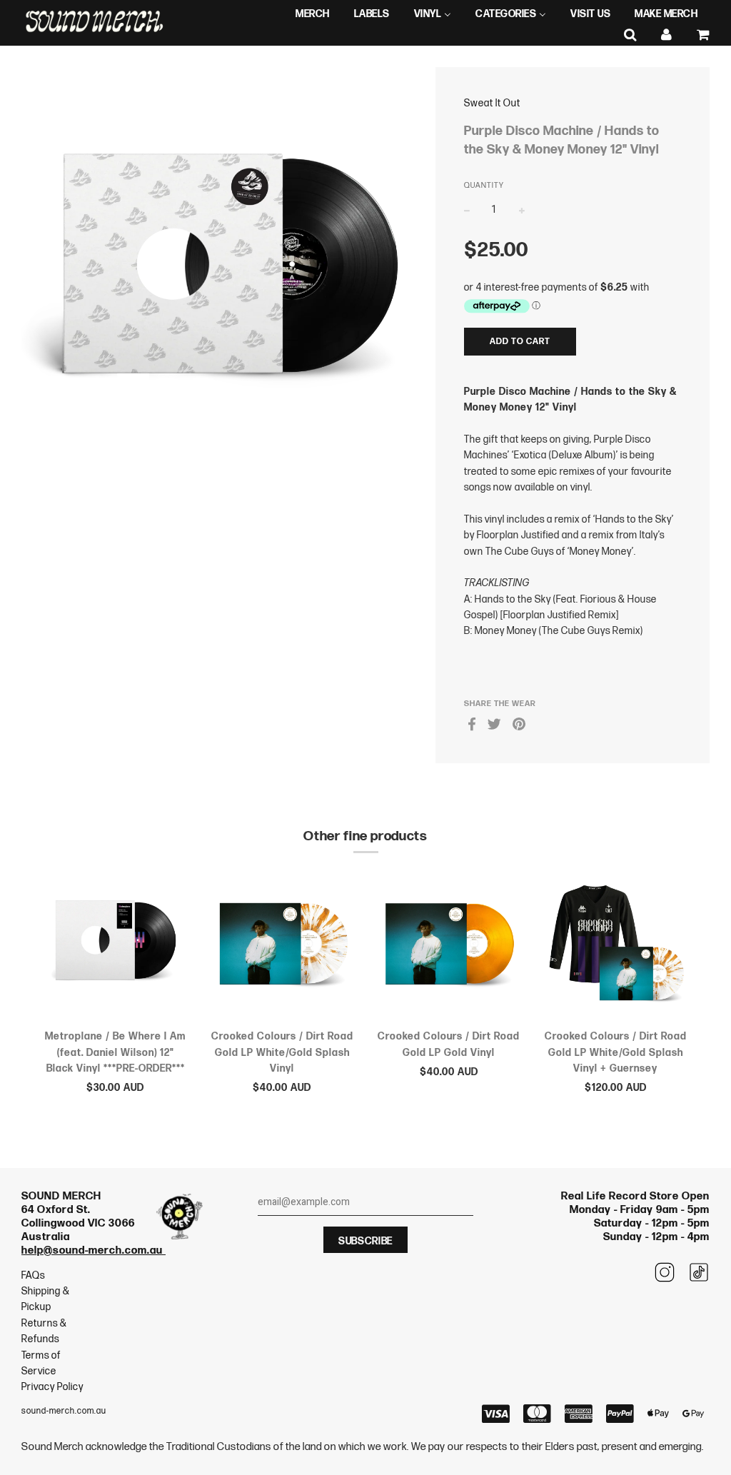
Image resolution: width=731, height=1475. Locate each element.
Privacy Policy (52, 1387)
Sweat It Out (492, 103)
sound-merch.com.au (63, 1411)
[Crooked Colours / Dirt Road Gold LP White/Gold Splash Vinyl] (283, 946)
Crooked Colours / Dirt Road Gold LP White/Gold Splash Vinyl (282, 1052)
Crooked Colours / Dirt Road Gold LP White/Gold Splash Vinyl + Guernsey (616, 1052)
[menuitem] (312, 14)
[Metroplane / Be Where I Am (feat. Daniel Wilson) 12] (115, 946)
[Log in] (666, 35)
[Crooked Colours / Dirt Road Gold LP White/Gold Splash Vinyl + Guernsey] (616, 946)
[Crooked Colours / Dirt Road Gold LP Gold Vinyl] (449, 946)
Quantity (484, 185)
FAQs (33, 1275)
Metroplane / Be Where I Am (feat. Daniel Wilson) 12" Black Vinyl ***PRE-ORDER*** (115, 1052)
